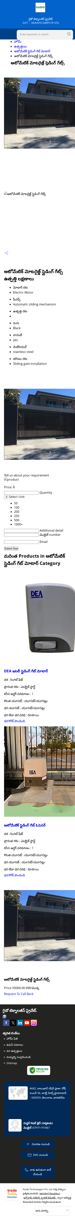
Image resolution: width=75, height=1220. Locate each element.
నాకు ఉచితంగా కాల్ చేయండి (40, 1172)
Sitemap (12, 1063)
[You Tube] (27, 1025)
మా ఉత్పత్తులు (14, 1051)
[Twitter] (13, 1025)
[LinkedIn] (20, 1025)
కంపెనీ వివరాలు (15, 1045)
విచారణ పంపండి (40, 1144)
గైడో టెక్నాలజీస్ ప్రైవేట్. (41, 21)
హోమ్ (17, 41)
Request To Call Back (18, 994)
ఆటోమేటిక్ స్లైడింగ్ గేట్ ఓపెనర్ (25, 825)
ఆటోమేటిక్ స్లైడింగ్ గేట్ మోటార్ (32, 51)
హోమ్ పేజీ (12, 1038)
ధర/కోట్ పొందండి (14, 721)
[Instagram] (34, 1025)
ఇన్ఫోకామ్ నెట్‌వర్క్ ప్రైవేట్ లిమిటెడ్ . (40, 1197)
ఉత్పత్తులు (20, 46)
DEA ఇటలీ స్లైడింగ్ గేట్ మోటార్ (26, 671)
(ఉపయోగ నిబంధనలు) (49, 1193)
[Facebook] (6, 1025)
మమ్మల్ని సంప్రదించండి (19, 1057)
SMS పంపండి (40, 1155)
